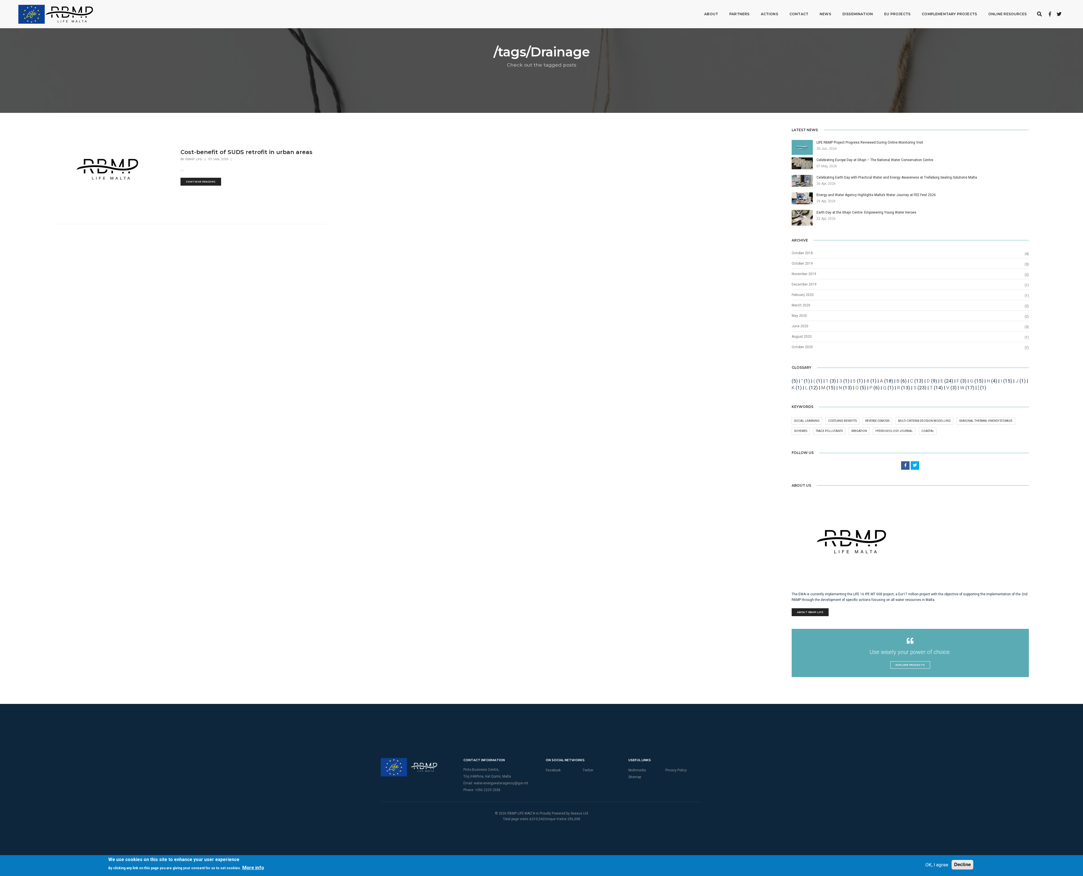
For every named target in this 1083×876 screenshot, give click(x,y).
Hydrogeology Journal (894, 430)
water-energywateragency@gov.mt (501, 783)
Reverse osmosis (877, 420)
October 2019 (802, 263)
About (711, 14)
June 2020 (800, 326)
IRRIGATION (859, 430)
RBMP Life (193, 159)
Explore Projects (910, 664)
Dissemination (857, 14)
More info (253, 867)
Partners (739, 14)
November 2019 (804, 274)
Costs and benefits (842, 420)
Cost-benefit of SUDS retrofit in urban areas (246, 152)
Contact (798, 14)
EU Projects (897, 14)
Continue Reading (201, 181)
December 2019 (804, 284)
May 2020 (799, 316)
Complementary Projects (949, 14)
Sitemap (634, 777)
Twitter (588, 770)
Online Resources (1007, 14)
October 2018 (802, 253)
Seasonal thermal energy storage (985, 420)
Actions (769, 14)
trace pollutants (829, 430)
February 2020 (803, 295)
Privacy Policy (676, 770)
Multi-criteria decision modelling (924, 420)
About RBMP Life (810, 612)
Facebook (553, 770)
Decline (962, 864)
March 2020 (801, 305)
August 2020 (802, 337)
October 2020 (802, 347)
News (825, 14)
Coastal (927, 430)
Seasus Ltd (579, 813)
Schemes (800, 430)
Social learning (807, 420)
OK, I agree (936, 865)
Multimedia (637, 770)
